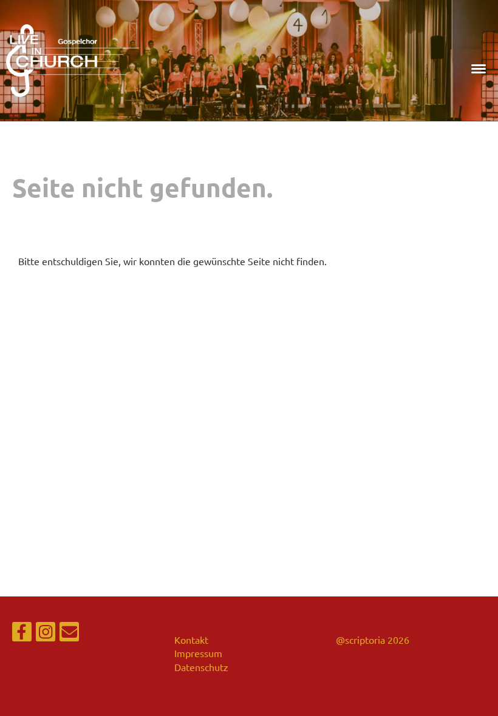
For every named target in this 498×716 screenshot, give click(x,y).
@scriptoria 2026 (372, 639)
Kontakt (191, 639)
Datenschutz (201, 667)
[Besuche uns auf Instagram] (45, 634)
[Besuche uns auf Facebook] (22, 634)
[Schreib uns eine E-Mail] (69, 634)
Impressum (198, 653)
